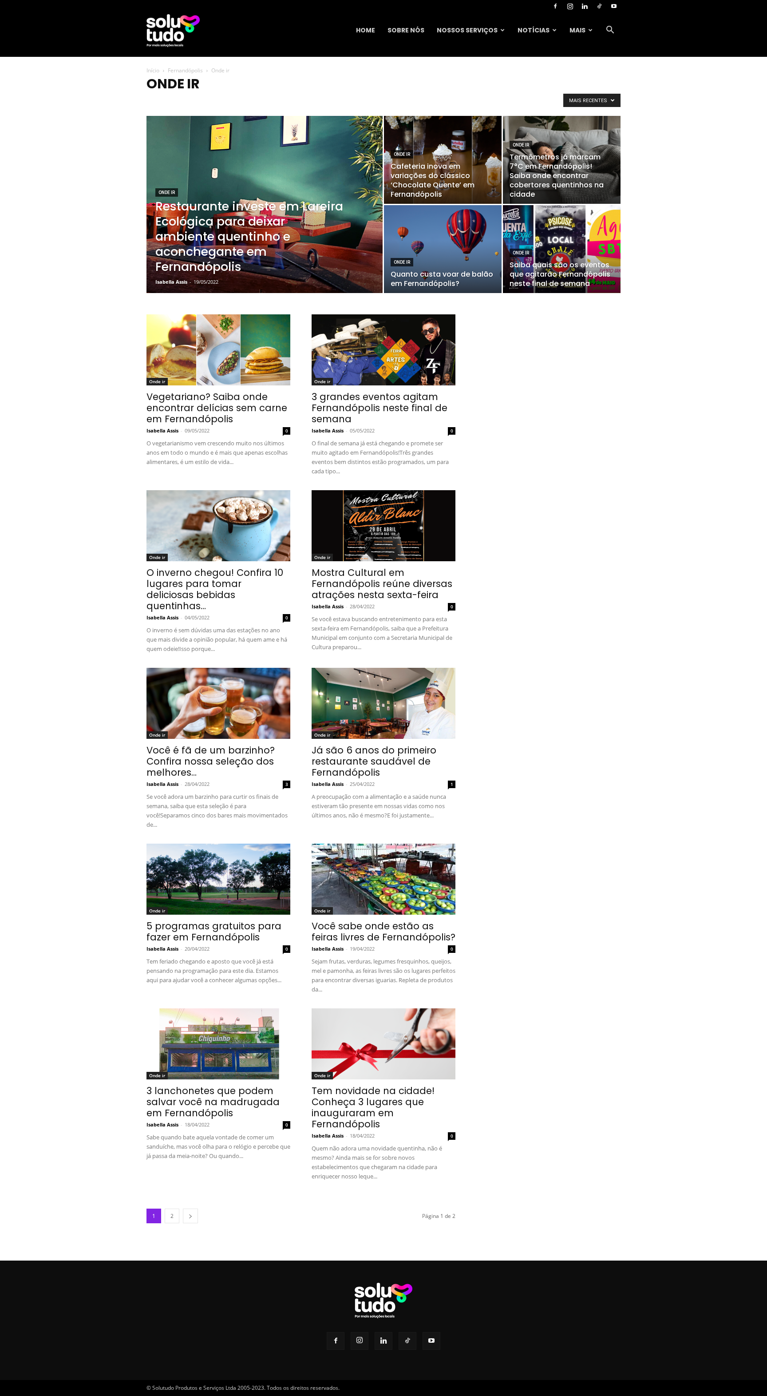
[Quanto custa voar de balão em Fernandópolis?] (443, 249)
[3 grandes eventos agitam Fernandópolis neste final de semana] (383, 349)
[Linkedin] (584, 6)
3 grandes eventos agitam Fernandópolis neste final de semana (379, 407)
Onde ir (166, 192)
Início (152, 70)
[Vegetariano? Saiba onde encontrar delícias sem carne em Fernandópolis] (218, 349)
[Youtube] (614, 6)
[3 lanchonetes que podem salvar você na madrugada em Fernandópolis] (218, 1043)
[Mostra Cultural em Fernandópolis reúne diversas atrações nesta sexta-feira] (383, 525)
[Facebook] (555, 6)
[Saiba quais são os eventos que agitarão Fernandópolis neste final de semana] (562, 249)
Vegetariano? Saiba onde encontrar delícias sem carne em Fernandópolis (216, 407)
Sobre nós (405, 30)
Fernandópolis (185, 70)
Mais (577, 30)
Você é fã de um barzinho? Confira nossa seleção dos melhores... (210, 761)
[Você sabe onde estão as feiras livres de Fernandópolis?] (383, 879)
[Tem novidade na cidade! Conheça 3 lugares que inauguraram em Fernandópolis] (383, 1043)
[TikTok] (599, 6)
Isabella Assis (171, 281)
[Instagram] (570, 6)
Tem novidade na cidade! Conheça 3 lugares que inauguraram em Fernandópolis (373, 1107)
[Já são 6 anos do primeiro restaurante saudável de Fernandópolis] (383, 703)
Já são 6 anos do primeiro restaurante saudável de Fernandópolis (374, 761)
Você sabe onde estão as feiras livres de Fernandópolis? (383, 932)
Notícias (534, 30)
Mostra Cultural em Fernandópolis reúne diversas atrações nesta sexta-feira (382, 583)
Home (365, 30)
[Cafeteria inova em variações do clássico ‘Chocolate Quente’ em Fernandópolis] (443, 160)
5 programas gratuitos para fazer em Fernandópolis (213, 932)
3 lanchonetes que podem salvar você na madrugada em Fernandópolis (213, 1101)
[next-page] (190, 1216)
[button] (610, 31)
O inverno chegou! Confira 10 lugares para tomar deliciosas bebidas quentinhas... (214, 589)
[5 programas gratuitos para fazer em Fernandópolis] (218, 879)
